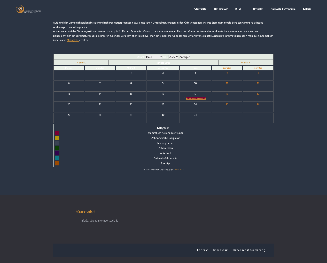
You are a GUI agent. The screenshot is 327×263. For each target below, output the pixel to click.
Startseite (200, 9)
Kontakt (203, 250)
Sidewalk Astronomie (283, 9)
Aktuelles (258, 9)
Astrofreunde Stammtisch (196, 98)
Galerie (307, 9)
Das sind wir (221, 9)
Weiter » (245, 62)
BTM (238, 9)
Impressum (221, 250)
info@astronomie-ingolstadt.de (99, 220)
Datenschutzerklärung (249, 250)
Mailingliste (73, 40)
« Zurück (81, 62)
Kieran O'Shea (179, 170)
